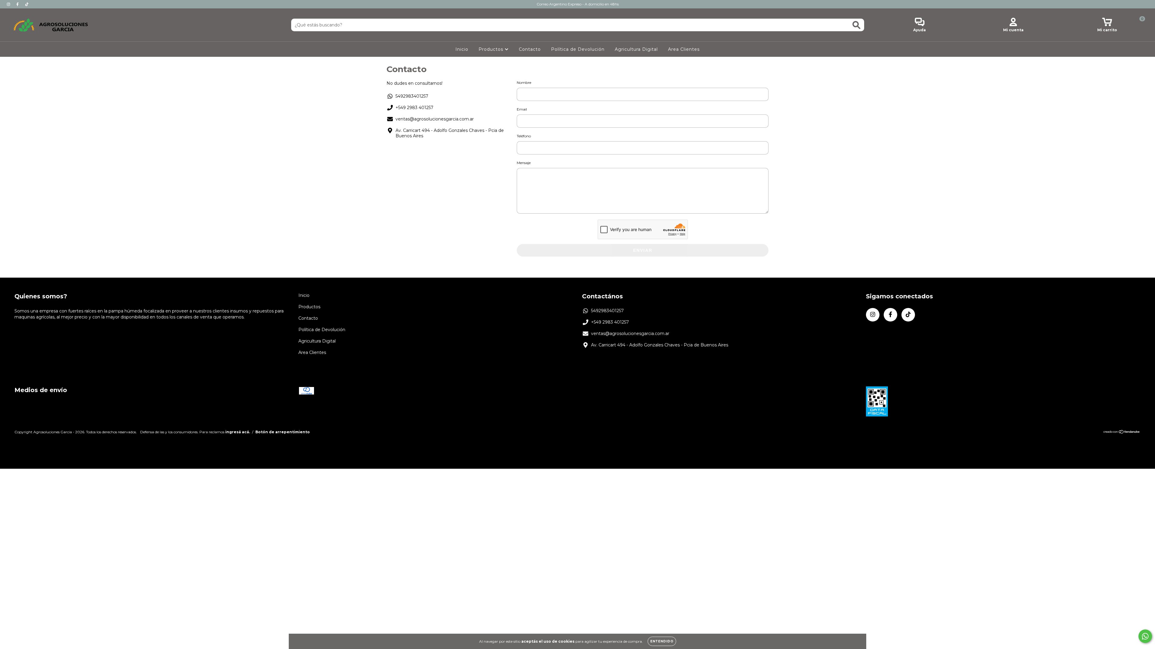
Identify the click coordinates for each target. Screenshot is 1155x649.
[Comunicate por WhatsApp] (1145, 636)
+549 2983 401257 (414, 107)
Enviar (642, 250)
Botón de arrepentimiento (282, 432)
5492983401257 (412, 96)
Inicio (461, 49)
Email (522, 109)
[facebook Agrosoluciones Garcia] (18, 4)
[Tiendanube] (1122, 432)
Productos (492, 49)
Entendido (661, 641)
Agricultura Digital (636, 49)
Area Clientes (684, 49)
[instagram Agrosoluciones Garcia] (9, 4)
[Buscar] (856, 25)
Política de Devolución (578, 49)
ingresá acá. (237, 432)
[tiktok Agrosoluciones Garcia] (27, 4)
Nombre (524, 82)
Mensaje (524, 162)
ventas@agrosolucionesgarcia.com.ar (435, 119)
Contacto (530, 49)
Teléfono (524, 136)
